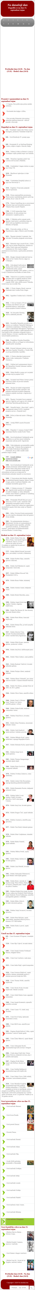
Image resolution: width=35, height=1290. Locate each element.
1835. (7, 257)
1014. (7, 151)
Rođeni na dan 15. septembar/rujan (16, 535)
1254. (7, 538)
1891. (7, 958)
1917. (7, 632)
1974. (7, 805)
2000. (7, 478)
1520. (7, 943)
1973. (7, 795)
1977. (7, 827)
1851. (7, 265)
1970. (7, 774)
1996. (7, 445)
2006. (7, 1053)
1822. (7, 243)
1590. (7, 166)
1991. (7, 1031)
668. (7, 144)
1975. (7, 820)
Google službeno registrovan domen (13, 458)
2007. (7, 1061)
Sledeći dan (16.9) (20, 71)
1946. (7, 340)
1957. (7, 364)
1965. (7, 759)
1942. (7, 678)
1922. (7, 642)
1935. (7, 323)
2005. (7, 1046)
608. (7, 137)
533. (7, 130)
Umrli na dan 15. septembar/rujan (15, 933)
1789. (7, 211)
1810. (7, 219)
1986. (7, 910)
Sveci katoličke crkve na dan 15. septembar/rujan (14, 1228)
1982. (7, 859)
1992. (7, 1038)
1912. (7, 295)
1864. (7, 277)
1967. (7, 995)
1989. (7, 415)
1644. (7, 180)
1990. (7, 926)
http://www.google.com (13, 460)
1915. (7, 625)
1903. (7, 288)
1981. (7, 851)
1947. (7, 716)
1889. (7, 595)
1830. (7, 559)
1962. (7, 380)
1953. (7, 730)
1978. (7, 834)
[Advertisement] (17, 47)
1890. (7, 602)
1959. (7, 372)
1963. (7, 988)
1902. (7, 617)
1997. (7, 457)
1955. (7, 356)
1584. (7, 159)
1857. (7, 573)
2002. (7, 513)
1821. (7, 236)
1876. (7, 580)
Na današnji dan (23, 1282)
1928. (7, 313)
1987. (7, 407)
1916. (7, 303)
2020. (7, 1084)
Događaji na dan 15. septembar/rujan (16, 127)
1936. (7, 649)
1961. (7, 752)
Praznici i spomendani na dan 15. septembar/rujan (15, 100)
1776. (7, 203)
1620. (7, 173)
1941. (7, 657)
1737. (7, 551)
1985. (7, 891)
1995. (7, 423)
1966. (7, 766)
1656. (7, 188)
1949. (7, 348)
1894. (7, 610)
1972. (7, 388)
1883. (7, 951)
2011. (7, 1069)
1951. (7, 723)
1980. (7, 1024)
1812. (7, 229)
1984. (7, 881)
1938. (7, 980)
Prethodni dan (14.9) (13, 69)
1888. (7, 588)
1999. (7, 465)
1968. (7, 1002)
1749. (7, 195)
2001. (7, 500)
